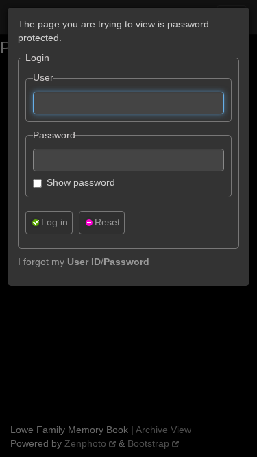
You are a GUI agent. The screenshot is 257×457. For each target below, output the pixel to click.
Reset (107, 222)
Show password (81, 182)
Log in (54, 222)
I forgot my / (83, 261)
